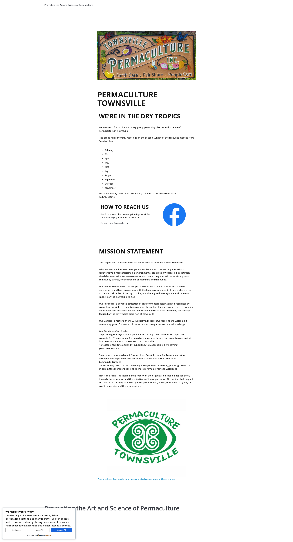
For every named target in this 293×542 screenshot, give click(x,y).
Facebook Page (108, 217)
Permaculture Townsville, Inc (114, 223)
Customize (16, 530)
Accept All (61, 530)
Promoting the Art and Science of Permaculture (68, 4)
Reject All (39, 530)
